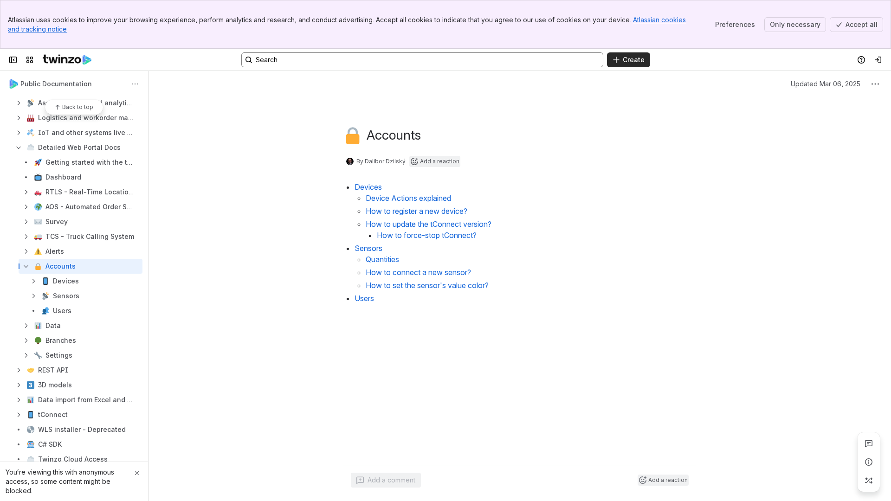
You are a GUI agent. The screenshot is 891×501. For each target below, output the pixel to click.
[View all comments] (868, 443)
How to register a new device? (416, 211)
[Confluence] (67, 59)
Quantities (382, 259)
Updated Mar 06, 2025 (825, 84)
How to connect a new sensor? (418, 272)
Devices (368, 187)
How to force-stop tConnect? (427, 235)
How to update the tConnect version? (428, 224)
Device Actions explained (408, 198)
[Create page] (868, 480)
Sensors (368, 248)
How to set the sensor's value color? (427, 285)
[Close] (136, 473)
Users (364, 298)
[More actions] (135, 84)
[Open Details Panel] (868, 462)
